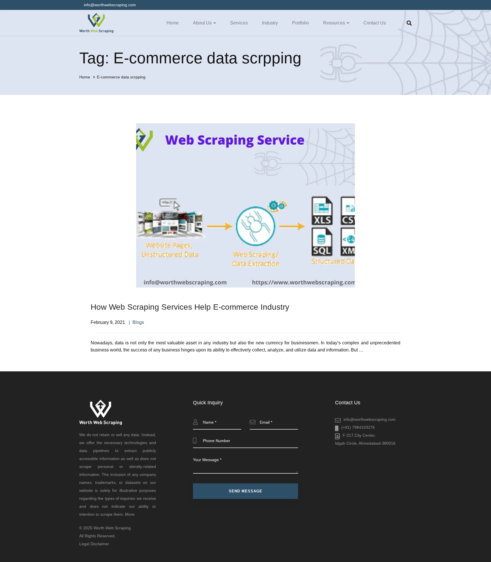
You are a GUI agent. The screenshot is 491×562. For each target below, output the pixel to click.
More (129, 514)
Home (84, 77)
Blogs (138, 322)
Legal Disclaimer (94, 544)
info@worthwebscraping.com (370, 419)
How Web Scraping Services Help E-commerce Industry (190, 307)
